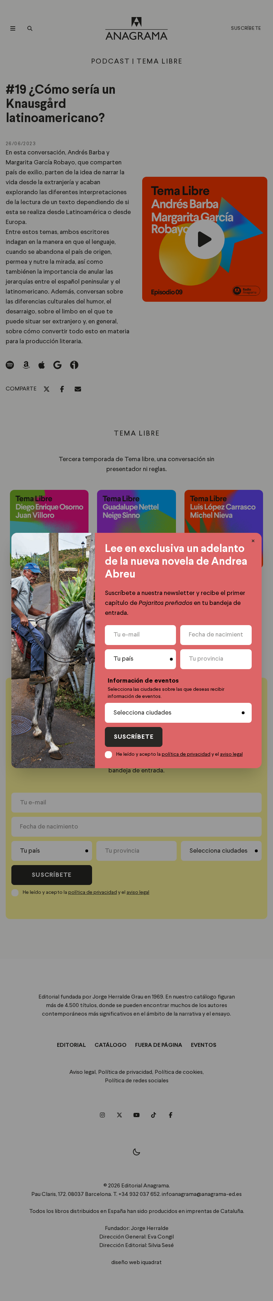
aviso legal (231, 754)
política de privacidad (186, 754)
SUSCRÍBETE (134, 737)
